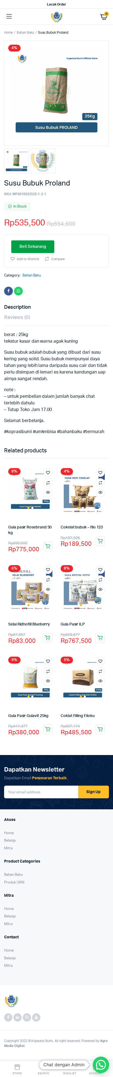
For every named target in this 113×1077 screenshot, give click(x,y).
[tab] (53, 307)
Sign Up (93, 792)
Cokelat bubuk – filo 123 (82, 527)
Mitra (8, 848)
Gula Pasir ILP (73, 624)
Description (17, 307)
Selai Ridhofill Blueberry (29, 624)
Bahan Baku (25, 32)
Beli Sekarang (32, 247)
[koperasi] (56, 16)
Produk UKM (14, 882)
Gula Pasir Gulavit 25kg (28, 716)
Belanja (10, 840)
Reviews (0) (17, 317)
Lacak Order (56, 4)
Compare (58, 259)
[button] (24, 259)
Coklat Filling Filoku (78, 716)
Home (8, 32)
